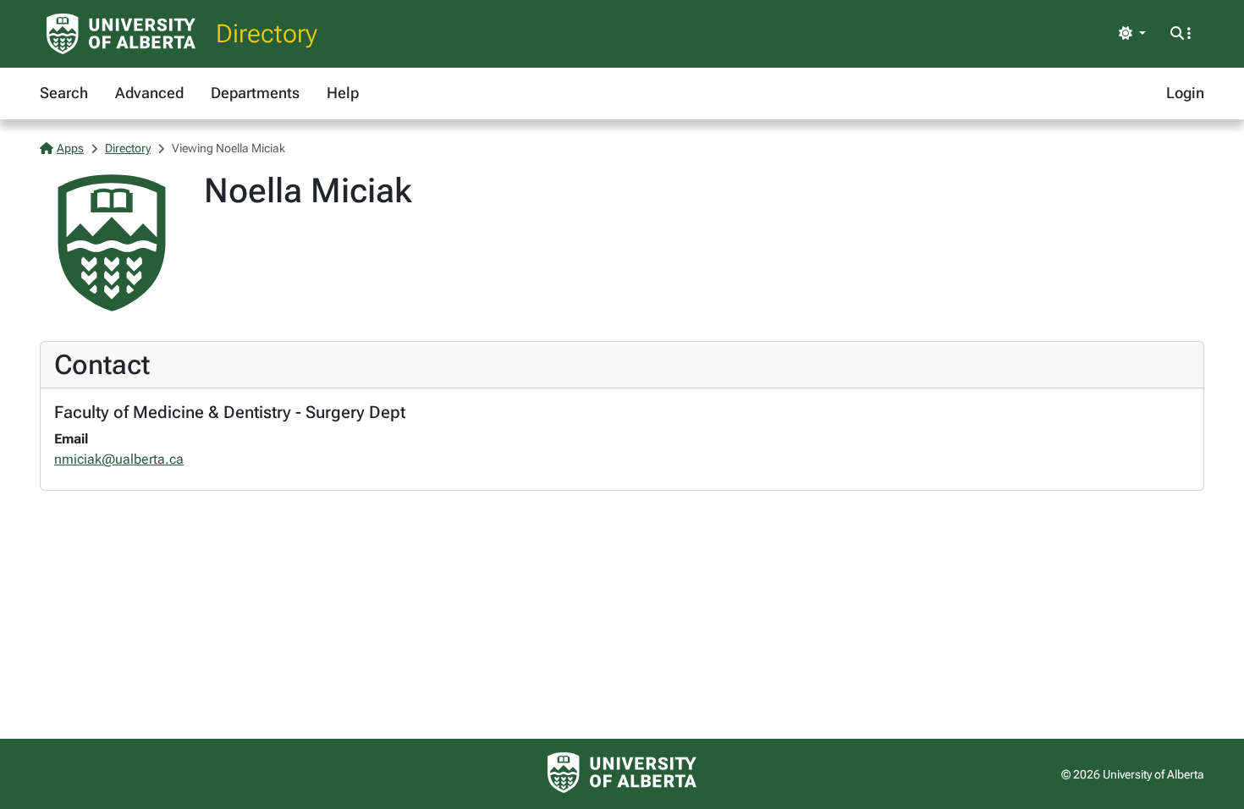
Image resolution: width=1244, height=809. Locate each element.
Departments (255, 93)
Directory (266, 33)
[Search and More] (1180, 34)
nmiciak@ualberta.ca (119, 459)
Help (343, 93)
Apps (70, 148)
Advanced (149, 93)
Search (64, 93)
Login (1185, 93)
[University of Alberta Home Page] (121, 34)
